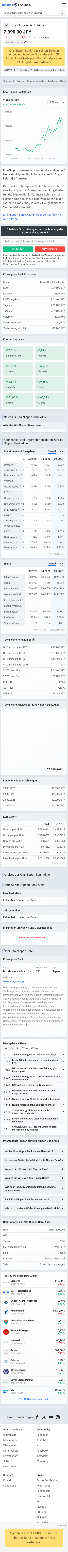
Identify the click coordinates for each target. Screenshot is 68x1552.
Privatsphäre (10, 1456)
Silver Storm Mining (22, 1380)
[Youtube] (51, 1417)
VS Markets (43, 1523)
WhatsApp (42, 1461)
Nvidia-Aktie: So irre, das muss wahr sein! (33, 1105)
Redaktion (42, 1435)
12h (11, 1048)
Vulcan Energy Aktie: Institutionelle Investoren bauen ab (30, 1112)
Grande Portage (19, 1330)
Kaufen (20, 249)
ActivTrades (43, 1486)
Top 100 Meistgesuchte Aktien (35, 1399)
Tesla (14, 1350)
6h (5, 1048)
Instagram (42, 1456)
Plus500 (41, 1507)
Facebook (42, 1451)
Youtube (41, 1440)
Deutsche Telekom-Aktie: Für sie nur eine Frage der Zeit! (33, 1092)
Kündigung (9, 1486)
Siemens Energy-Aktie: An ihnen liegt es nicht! (36, 1099)
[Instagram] (58, 1417)
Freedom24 (43, 1496)
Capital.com (43, 1491)
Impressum (10, 1435)
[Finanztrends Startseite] (16, 7)
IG (37, 1502)
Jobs (6, 1461)
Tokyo (46, 37)
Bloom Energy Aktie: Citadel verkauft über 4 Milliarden (35, 1120)
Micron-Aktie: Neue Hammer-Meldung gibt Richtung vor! (34, 1070)
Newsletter (9, 1467)
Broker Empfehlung (47, 1480)
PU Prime (41, 1512)
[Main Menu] (64, 5)
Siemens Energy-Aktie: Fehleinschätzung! (34, 1054)
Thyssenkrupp (18, 1370)
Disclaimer (9, 1445)
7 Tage (25, 1048)
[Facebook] (37, 1417)
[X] (44, 1417)
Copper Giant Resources (24, 1301)
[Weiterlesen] (63, 1054)
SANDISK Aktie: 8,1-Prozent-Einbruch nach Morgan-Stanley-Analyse (34, 1128)
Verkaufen (51, 249)
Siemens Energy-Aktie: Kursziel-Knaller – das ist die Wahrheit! (36, 1078)
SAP (13, 1390)
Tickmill (41, 1517)
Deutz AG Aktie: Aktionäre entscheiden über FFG (35, 1061)
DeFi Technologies (21, 1291)
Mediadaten (10, 1440)
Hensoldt (15, 1340)
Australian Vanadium (22, 1320)
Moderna (15, 1281)
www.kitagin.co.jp (13, 981)
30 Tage (34, 1048)
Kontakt (7, 1480)
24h (17, 1048)
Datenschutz (10, 1451)
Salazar (15, 1360)
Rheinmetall (17, 1311)
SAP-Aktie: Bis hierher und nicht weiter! (32, 1085)
